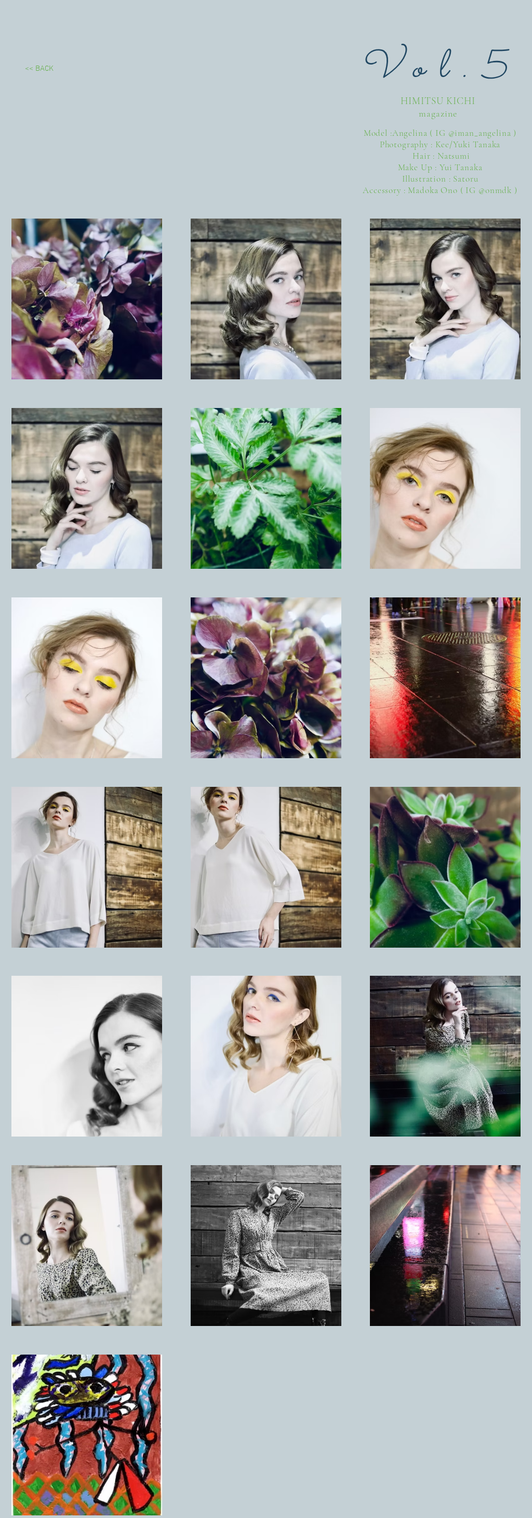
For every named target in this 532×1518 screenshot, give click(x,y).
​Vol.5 (440, 68)
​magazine (438, 113)
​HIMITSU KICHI (438, 101)
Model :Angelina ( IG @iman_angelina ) (440, 132)
